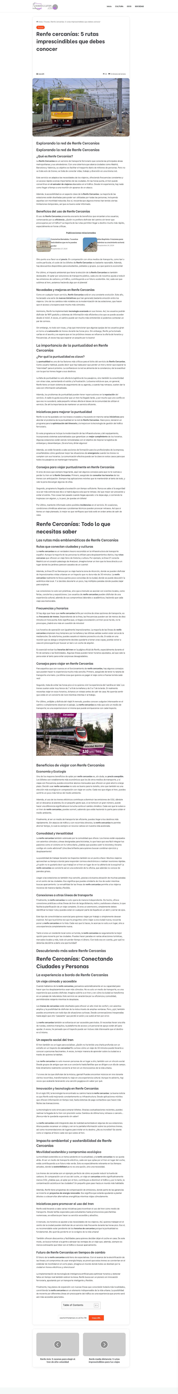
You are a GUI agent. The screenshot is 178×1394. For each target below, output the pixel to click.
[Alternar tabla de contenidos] (95, 1305)
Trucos (47, 22)
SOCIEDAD (139, 6)
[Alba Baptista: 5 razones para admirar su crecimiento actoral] (90, 245)
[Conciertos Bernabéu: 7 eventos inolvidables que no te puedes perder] (43, 245)
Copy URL (96, 1318)
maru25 (41, 74)
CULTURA (119, 6)
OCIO (129, 6)
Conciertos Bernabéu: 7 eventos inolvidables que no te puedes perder (64, 242)
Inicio (109, 6)
